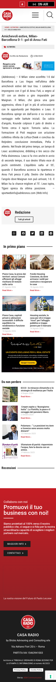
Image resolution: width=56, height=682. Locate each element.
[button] (14, 233)
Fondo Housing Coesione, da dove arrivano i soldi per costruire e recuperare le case (41, 279)
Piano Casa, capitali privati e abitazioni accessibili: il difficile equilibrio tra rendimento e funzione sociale (13, 322)
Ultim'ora (15, 27)
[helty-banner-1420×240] (28, 69)
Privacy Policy (20, 670)
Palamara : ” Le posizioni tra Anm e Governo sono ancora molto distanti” (37, 428)
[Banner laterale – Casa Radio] (28, 371)
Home (7, 27)
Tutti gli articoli (24, 219)
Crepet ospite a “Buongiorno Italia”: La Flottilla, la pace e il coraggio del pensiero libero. (35, 409)
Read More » (7, 290)
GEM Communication (33, 678)
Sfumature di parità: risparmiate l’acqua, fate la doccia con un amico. (37, 447)
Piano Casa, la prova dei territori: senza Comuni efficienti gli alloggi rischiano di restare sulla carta (14, 279)
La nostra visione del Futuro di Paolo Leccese (27, 598)
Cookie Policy (36, 670)
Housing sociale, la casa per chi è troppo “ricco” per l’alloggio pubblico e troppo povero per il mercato (40, 320)
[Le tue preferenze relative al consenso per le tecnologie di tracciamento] (51, 677)
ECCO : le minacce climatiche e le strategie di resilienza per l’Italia (37, 389)
